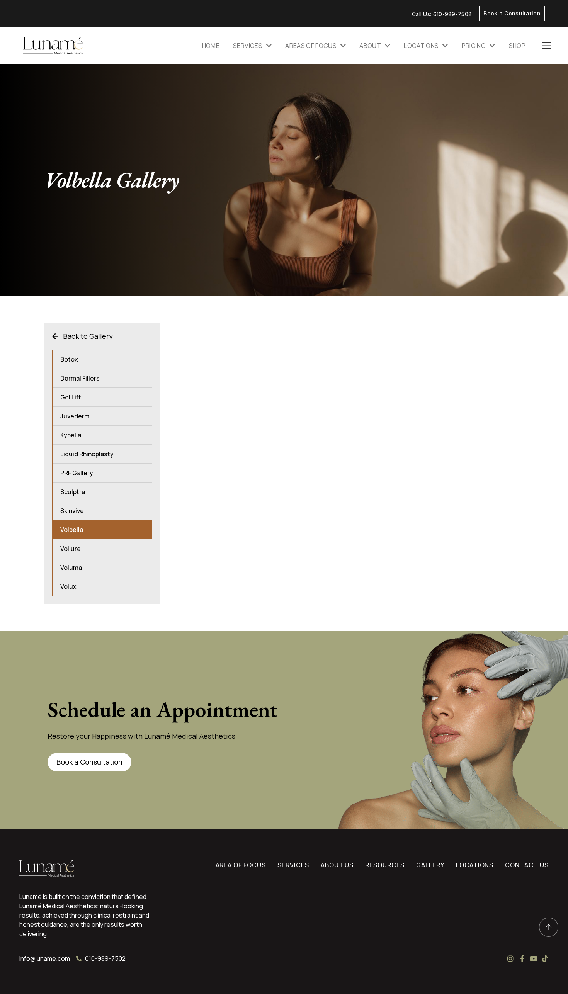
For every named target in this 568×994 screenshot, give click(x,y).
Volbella (71, 529)
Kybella (70, 435)
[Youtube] (533, 958)
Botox (69, 359)
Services (247, 45)
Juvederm (75, 416)
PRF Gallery (76, 473)
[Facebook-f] (522, 958)
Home (210, 45)
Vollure (70, 548)
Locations (421, 45)
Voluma (71, 567)
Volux (68, 586)
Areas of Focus (311, 45)
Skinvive (72, 510)
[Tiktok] (545, 958)
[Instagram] (510, 958)
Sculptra (72, 492)
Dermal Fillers (80, 378)
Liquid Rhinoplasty (87, 454)
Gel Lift (70, 397)
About (370, 45)
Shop (517, 45)
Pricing (474, 45)
